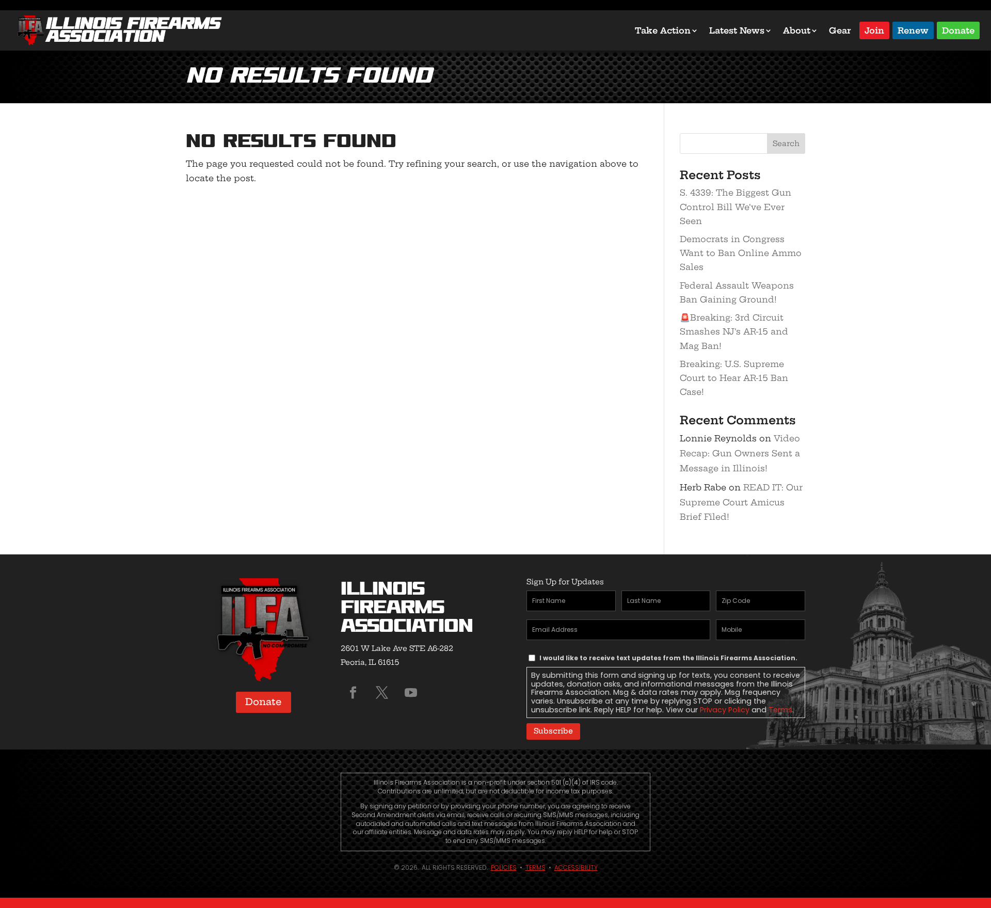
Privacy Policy (724, 710)
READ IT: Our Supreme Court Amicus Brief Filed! (741, 502)
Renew (913, 29)
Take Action (663, 30)
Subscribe (553, 731)
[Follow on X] (382, 692)
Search (786, 143)
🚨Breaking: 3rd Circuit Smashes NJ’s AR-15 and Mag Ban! (734, 331)
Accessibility (576, 867)
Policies (504, 867)
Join (874, 29)
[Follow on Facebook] (353, 692)
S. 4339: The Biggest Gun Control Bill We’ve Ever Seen (735, 206)
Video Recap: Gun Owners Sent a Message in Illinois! (740, 453)
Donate (958, 29)
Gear (840, 30)
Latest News (736, 30)
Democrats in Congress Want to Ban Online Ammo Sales (741, 253)
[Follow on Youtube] (410, 692)
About (796, 30)
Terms (780, 710)
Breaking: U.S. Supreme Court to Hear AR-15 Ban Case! (734, 378)
